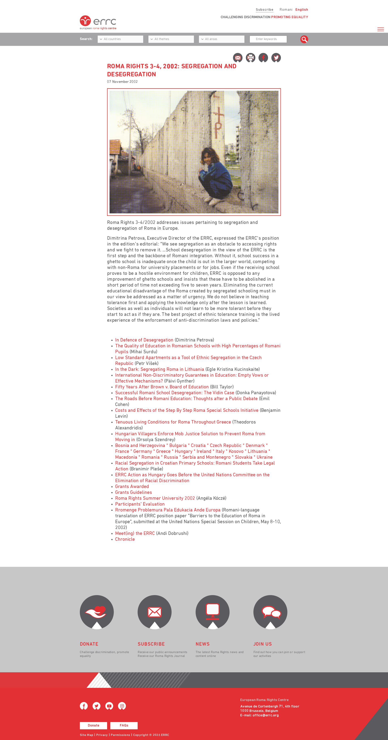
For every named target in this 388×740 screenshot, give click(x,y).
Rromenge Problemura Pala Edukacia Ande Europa (167, 510)
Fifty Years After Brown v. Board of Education (162, 387)
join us (262, 644)
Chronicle (125, 539)
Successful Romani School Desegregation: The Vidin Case (174, 393)
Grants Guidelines (133, 492)
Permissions (120, 735)
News (203, 644)
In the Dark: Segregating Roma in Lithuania (159, 369)
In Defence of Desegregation (144, 340)
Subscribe (264, 10)
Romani (286, 10)
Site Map (86, 735)
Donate (93, 725)
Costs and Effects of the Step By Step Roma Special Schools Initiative (186, 410)
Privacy (102, 735)
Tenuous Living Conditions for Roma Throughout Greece (173, 422)
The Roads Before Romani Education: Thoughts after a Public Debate (186, 398)
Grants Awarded (132, 486)
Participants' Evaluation (140, 504)
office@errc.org (266, 715)
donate (89, 644)
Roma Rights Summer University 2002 (155, 498)
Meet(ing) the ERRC (135, 533)
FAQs (124, 725)
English (301, 10)
